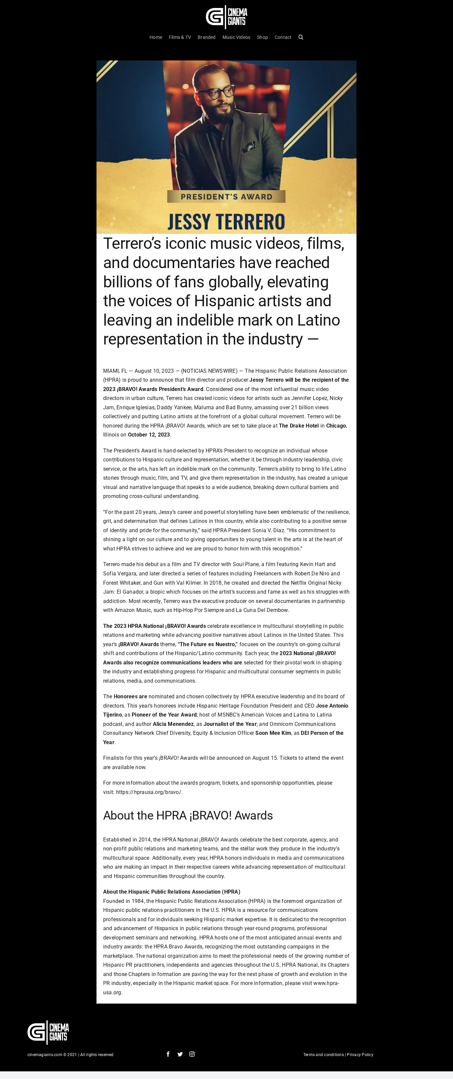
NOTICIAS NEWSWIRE (209, 371)
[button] (300, 37)
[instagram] (192, 1054)
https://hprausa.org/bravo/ (148, 792)
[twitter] (180, 1054)
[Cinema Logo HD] (226, 7)
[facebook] (168, 1054)
